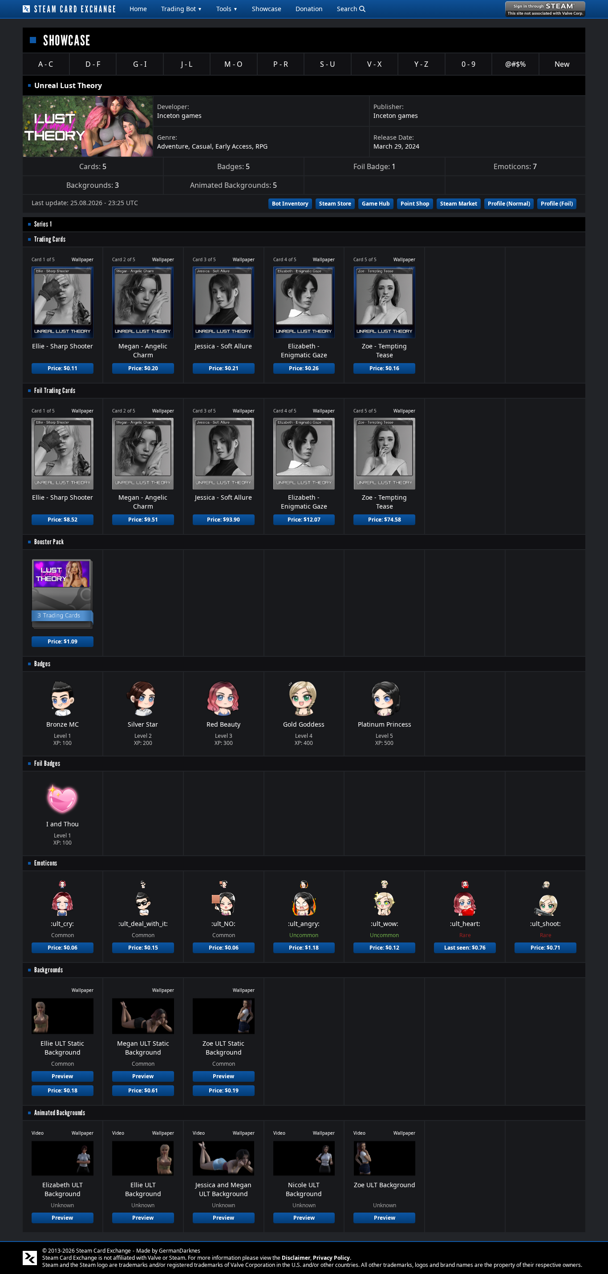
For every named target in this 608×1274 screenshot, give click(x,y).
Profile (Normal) (509, 203)
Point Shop (415, 203)
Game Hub (376, 203)
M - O (233, 64)
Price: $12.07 (304, 519)
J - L (186, 64)
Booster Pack (49, 542)
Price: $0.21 (224, 368)
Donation (309, 8)
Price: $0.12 (384, 947)
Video (38, 1133)
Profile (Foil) (557, 203)
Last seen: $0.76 (465, 947)
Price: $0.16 (384, 368)
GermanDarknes (179, 1250)
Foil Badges (47, 763)
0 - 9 (468, 64)
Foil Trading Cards (54, 390)
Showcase (266, 8)
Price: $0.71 (545, 947)
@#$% (515, 64)
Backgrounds (48, 970)
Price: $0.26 (304, 368)
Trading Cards (49, 239)
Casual (202, 146)
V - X (374, 64)
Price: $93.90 (223, 519)
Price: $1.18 (304, 947)
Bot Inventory (290, 203)
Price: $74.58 (384, 519)
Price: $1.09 (62, 641)
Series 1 (43, 224)
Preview (62, 1076)
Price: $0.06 (62, 947)
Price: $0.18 (62, 1090)
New (562, 64)
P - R (280, 64)
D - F (92, 64)
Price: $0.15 (143, 947)
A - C (45, 64)
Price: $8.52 (62, 519)
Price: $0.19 (224, 1090)
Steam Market (458, 203)
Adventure (172, 146)
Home (138, 8)
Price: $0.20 (143, 368)
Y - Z (421, 64)
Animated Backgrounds (59, 1112)
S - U (327, 64)
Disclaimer (296, 1258)
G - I (139, 64)
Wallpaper (82, 259)
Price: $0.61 (143, 1090)
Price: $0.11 (62, 368)
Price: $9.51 (143, 519)
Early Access (233, 146)
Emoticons (45, 863)
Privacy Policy (331, 1258)
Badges (42, 663)
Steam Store (335, 203)
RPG (261, 146)
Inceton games (179, 115)
